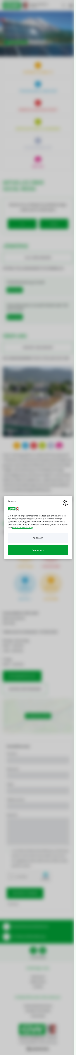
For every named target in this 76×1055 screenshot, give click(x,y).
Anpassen (38, 538)
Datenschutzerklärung (22, 527)
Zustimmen (38, 550)
